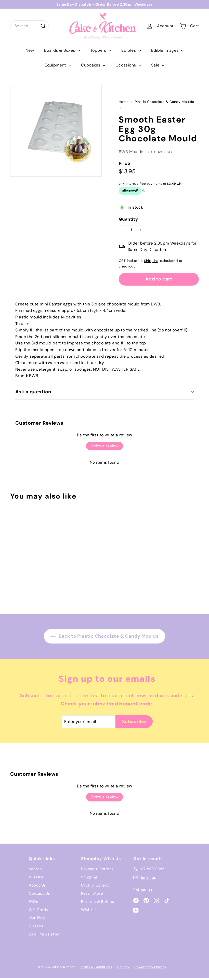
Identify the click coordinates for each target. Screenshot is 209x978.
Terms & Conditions (96, 967)
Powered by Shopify (150, 967)
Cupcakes (91, 65)
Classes (36, 926)
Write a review (104, 446)
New (29, 50)
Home (124, 102)
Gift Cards (38, 909)
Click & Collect (95, 885)
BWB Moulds (131, 151)
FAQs (33, 901)
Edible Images (165, 50)
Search (35, 869)
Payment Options (97, 869)
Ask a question (33, 391)
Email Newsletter (44, 934)
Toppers (98, 50)
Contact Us (39, 893)
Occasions (126, 65)
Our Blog (37, 917)
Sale (156, 65)
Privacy (123, 967)
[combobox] (29, 26)
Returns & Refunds (99, 901)
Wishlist (36, 877)
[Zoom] (55, 130)
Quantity (128, 219)
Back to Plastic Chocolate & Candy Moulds (108, 636)
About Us (37, 885)
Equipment (56, 65)
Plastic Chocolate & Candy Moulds (164, 102)
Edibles (129, 50)
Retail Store (92, 893)
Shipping (151, 261)
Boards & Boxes (60, 50)
